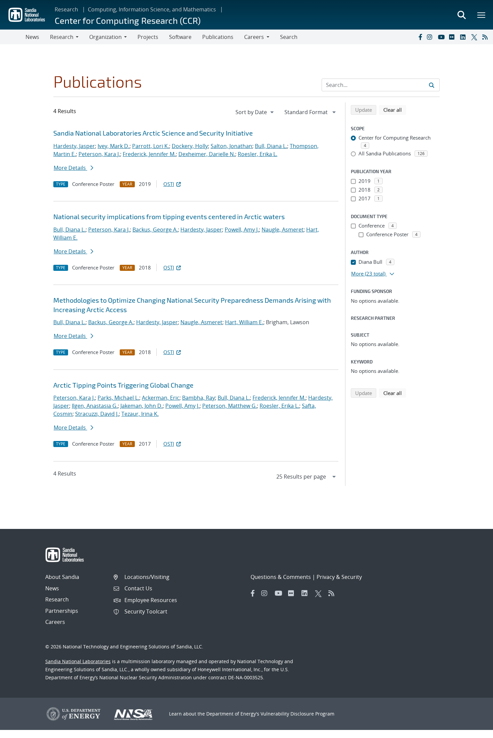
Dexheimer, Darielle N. (206, 154)
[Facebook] (420, 37)
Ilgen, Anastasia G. (95, 405)
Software (180, 37)
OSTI (168, 184)
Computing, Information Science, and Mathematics (152, 9)
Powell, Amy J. (242, 229)
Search (288, 37)
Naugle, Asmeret (283, 229)
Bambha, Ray (198, 397)
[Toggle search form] (461, 14)
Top (473, 730)
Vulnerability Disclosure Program (297, 713)
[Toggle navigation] (12, 37)
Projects (148, 37)
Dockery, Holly (190, 146)
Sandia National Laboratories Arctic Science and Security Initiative (153, 133)
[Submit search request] (432, 85)
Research (66, 9)
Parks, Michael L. (118, 397)
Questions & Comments (281, 577)
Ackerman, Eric (160, 397)
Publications (217, 37)
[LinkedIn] (464, 37)
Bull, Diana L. (271, 146)
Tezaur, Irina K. (140, 413)
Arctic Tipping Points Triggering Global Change (123, 385)
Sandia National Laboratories (78, 661)
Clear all (394, 109)
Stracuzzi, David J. (97, 413)
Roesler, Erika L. (257, 154)
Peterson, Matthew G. (229, 405)
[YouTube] (442, 37)
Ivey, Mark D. (113, 146)
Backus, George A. (155, 229)
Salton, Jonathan (231, 146)
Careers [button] (254, 37)
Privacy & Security (339, 577)
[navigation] (255, 112)
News (32, 37)
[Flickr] (453, 37)
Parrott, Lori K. (150, 146)
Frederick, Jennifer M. (149, 154)
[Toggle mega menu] (481, 14)
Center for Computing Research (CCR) (128, 20)
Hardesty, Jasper (74, 146)
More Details (70, 167)
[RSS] (486, 37)
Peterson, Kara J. (99, 154)
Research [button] (61, 37)
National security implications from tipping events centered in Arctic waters (169, 216)
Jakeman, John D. (141, 405)
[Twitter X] (475, 37)
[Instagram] (431, 37)
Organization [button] (105, 37)
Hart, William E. (244, 322)
